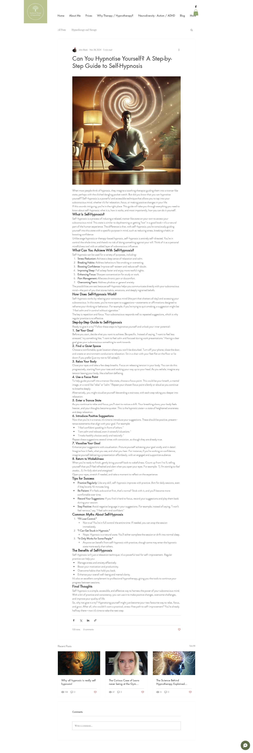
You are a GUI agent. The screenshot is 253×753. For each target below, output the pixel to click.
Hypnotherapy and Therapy (84, 29)
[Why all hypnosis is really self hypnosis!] (79, 663)
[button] (195, 12)
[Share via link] (95, 620)
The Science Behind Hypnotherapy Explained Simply (170, 682)
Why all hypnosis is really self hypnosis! (78, 682)
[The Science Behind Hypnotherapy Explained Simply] (174, 663)
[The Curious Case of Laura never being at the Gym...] (126, 663)
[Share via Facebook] (73, 620)
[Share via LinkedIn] (88, 620)
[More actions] (179, 50)
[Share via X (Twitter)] (81, 620)
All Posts (62, 29)
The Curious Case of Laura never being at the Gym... (124, 682)
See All (192, 645)
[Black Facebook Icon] (196, 6)
